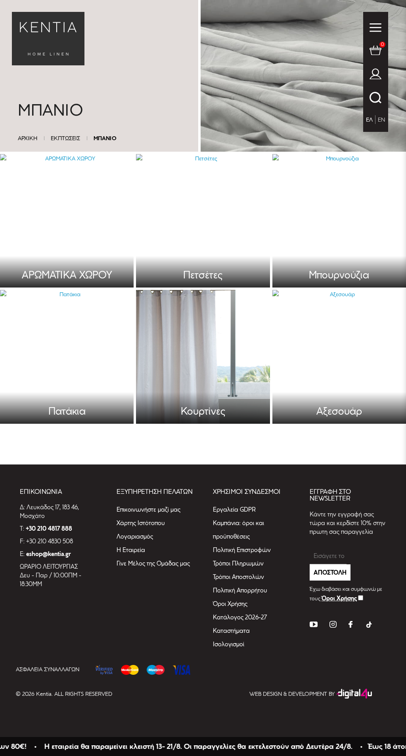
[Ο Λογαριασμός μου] (375, 75)
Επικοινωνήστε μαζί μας (148, 509)
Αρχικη (27, 138)
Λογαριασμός (135, 536)
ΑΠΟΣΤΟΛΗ (330, 572)
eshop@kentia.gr (48, 554)
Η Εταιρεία (131, 550)
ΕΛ (369, 119)
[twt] (314, 625)
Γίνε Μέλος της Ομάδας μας (153, 563)
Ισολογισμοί (228, 644)
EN (381, 119)
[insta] (333, 625)
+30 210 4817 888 (49, 529)
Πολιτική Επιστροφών (242, 550)
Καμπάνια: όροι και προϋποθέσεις (238, 529)
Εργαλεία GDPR (234, 509)
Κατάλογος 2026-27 (240, 617)
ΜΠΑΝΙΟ (105, 138)
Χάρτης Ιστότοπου (141, 523)
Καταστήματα (231, 630)
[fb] (350, 625)
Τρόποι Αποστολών (238, 577)
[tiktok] (368, 625)
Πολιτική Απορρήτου (240, 590)
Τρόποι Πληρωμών (238, 563)
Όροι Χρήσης (230, 603)
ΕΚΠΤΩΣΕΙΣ (65, 138)
